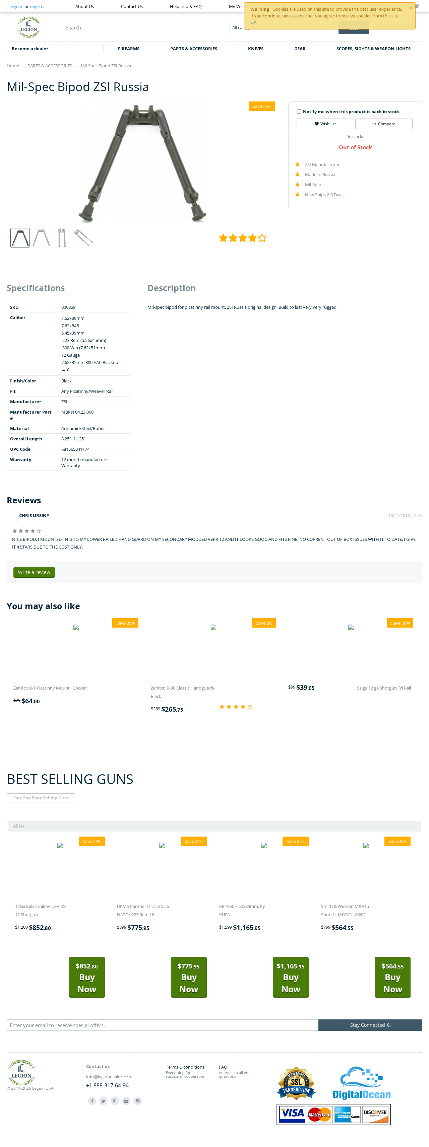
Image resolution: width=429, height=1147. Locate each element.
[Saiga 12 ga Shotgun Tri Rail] (351, 628)
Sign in (16, 6)
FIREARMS (128, 49)
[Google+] (115, 1101)
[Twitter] (103, 1101)
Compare (386, 124)
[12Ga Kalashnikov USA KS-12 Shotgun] (60, 847)
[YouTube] (126, 1101)
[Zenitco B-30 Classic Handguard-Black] (213, 628)
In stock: (355, 136)
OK (253, 22)
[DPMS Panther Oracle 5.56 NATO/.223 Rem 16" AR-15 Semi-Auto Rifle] (162, 847)
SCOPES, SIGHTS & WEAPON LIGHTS (373, 49)
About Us (84, 6)
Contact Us (132, 6)
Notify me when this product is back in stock (351, 112)
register (37, 6)
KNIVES (255, 49)
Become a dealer (30, 49)
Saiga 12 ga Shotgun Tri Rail (384, 688)
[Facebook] (92, 1101)
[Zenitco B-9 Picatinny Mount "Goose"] (76, 628)
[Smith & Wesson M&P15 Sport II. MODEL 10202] (366, 847)
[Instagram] (137, 1101)
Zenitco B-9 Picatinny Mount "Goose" (50, 688)
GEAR (300, 49)
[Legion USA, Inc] (29, 27)
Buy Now (87, 978)
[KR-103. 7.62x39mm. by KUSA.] (264, 847)
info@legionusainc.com (109, 1077)
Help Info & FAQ (186, 6)
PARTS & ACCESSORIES (193, 49)
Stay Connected (367, 1025)
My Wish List (241, 6)
